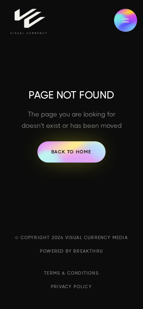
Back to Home (71, 151)
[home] (28, 20)
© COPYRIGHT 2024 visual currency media (71, 237)
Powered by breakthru (71, 251)
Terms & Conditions (71, 273)
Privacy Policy (71, 286)
